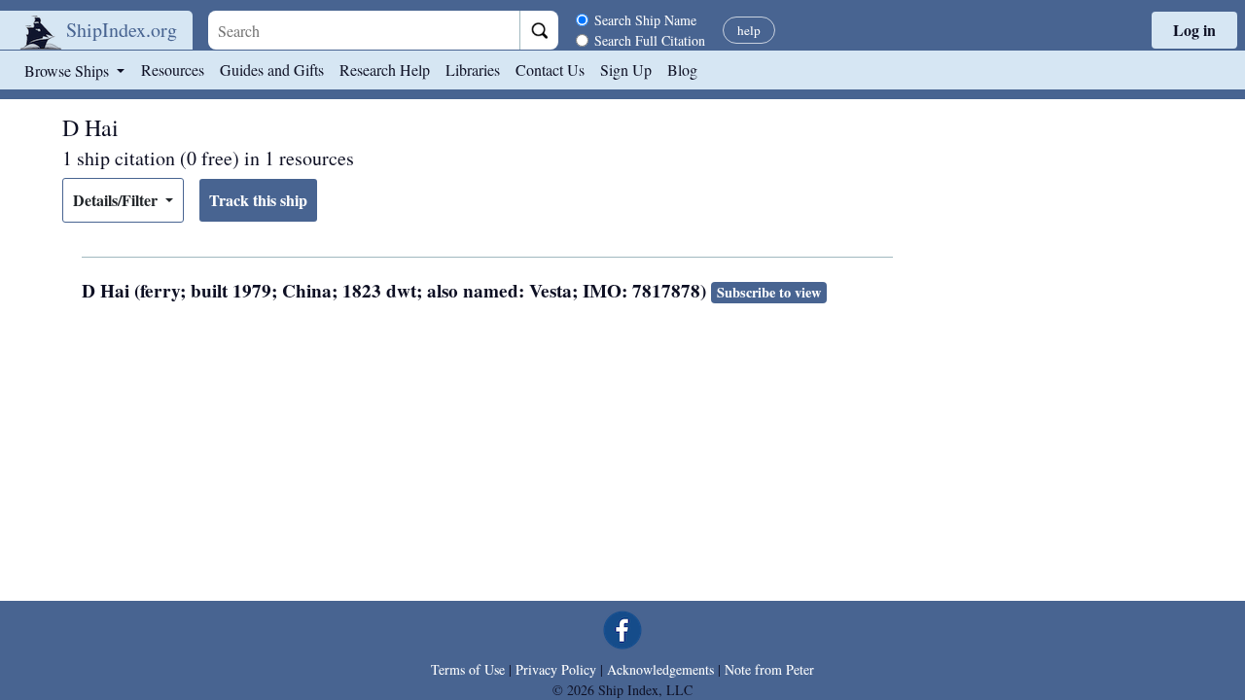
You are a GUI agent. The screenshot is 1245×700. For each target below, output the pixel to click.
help (749, 30)
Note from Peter (769, 669)
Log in (1194, 29)
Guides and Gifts (272, 69)
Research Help (384, 69)
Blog (682, 69)
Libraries (472, 69)
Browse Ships (68, 70)
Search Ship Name (645, 20)
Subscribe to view (769, 292)
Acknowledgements (660, 669)
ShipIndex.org (121, 30)
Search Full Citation (649, 40)
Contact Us (550, 69)
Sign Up (626, 69)
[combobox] (363, 30)
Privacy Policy (556, 669)
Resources (172, 69)
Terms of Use (468, 669)
